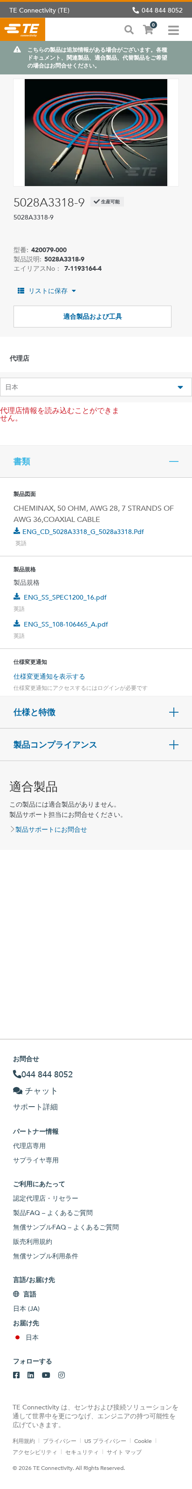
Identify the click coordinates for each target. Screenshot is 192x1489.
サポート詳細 (35, 1107)
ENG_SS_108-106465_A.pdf (66, 624)
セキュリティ (82, 1452)
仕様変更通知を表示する (49, 676)
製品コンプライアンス (55, 745)
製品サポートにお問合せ (51, 829)
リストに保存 (48, 291)
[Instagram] (61, 1375)
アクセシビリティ (35, 1452)
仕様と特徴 (34, 712)
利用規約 (24, 1440)
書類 (22, 461)
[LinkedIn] (30, 1375)
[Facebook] (16, 1375)
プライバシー (59, 1440)
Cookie (143, 1440)
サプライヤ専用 (36, 1160)
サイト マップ (124, 1452)
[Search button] (129, 28)
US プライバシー (105, 1440)
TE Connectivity (22, 29)
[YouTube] (46, 1375)
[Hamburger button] (173, 29)
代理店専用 (29, 1146)
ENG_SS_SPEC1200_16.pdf (65, 597)
